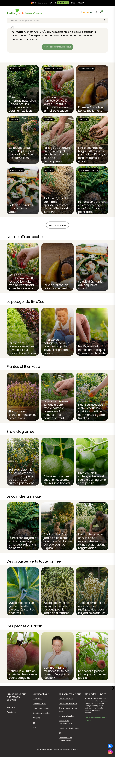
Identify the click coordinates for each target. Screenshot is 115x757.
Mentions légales (66, 716)
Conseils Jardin (39, 703)
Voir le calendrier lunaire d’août (57, 47)
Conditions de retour (68, 703)
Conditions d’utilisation (69, 728)
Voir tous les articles (57, 225)
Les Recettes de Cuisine (53, 69)
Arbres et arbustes (17, 69)
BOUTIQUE (37, 699)
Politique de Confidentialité (65, 722)
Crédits (74, 749)
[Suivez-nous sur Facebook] (110, 746)
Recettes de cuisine (41, 713)
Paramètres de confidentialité (65, 739)
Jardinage (14, 119)
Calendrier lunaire (41, 708)
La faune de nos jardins (89, 170)
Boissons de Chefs (87, 69)
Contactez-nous (66, 699)
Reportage (49, 119)
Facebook (11, 712)
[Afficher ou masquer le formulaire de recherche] (79, 12)
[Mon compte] (96, 12)
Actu (35, 727)
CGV (61, 733)
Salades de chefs (16, 170)
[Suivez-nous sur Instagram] (110, 751)
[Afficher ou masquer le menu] (106, 12)
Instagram (11, 707)
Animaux (36, 718)
